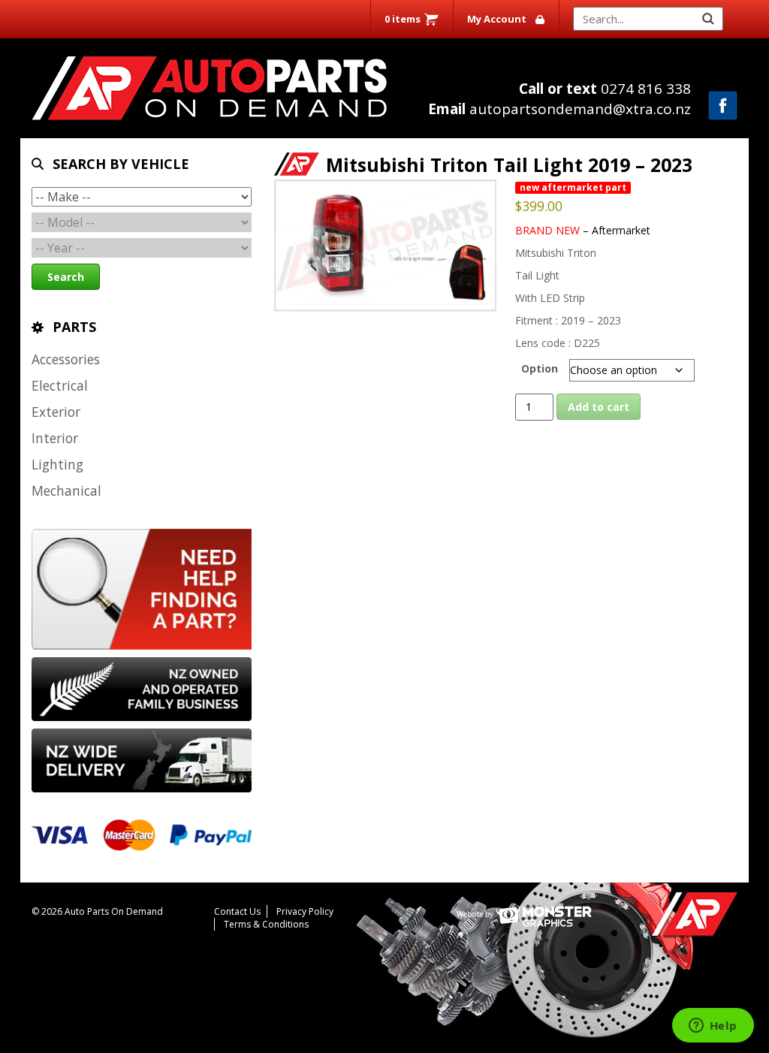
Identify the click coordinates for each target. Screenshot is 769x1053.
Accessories (66, 359)
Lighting (57, 464)
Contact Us (237, 911)
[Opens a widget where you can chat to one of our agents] (712, 1026)
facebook (722, 105)
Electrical (60, 385)
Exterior (56, 412)
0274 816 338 (605, 88)
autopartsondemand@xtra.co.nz (559, 109)
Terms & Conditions (266, 924)
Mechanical (66, 490)
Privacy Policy (304, 911)
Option (539, 368)
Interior (55, 438)
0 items (402, 19)
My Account (496, 19)
